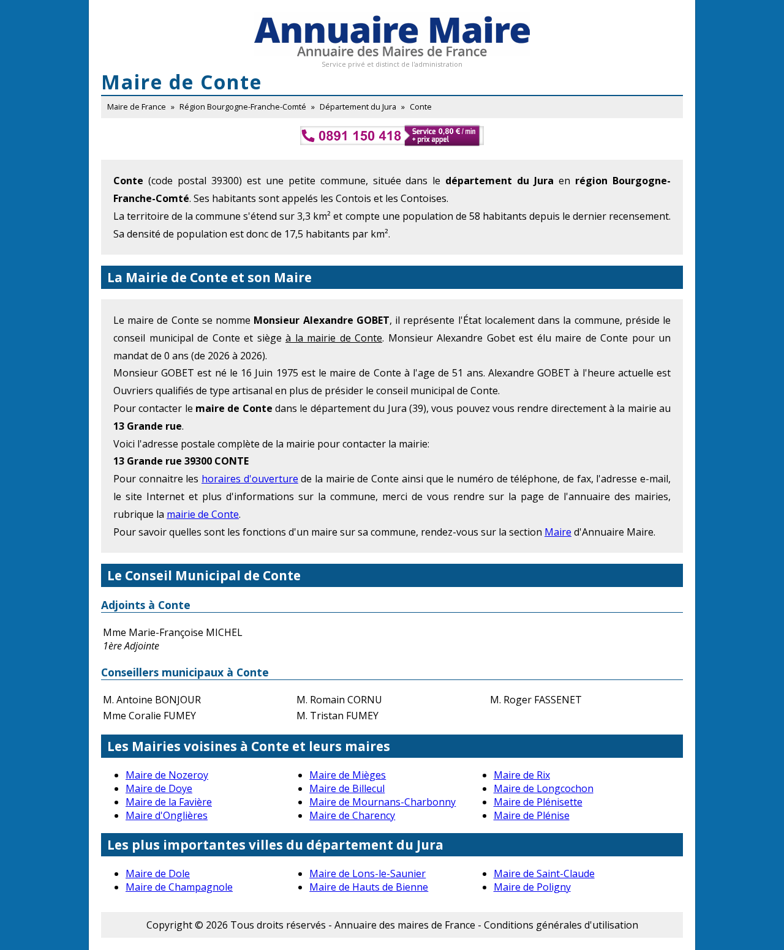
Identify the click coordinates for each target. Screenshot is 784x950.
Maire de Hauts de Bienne (368, 887)
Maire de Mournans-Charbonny (382, 802)
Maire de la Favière (169, 802)
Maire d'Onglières (167, 815)
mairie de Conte (203, 514)
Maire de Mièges (347, 775)
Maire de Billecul (347, 788)
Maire (558, 532)
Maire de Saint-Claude (544, 873)
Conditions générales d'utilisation (561, 925)
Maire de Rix (522, 775)
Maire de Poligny (532, 887)
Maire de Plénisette (538, 802)
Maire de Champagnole (179, 887)
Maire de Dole (158, 873)
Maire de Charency (352, 815)
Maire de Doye (159, 788)
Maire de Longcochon (544, 788)
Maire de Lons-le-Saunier (367, 873)
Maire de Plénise (532, 815)
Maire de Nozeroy (167, 775)
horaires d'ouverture (250, 478)
